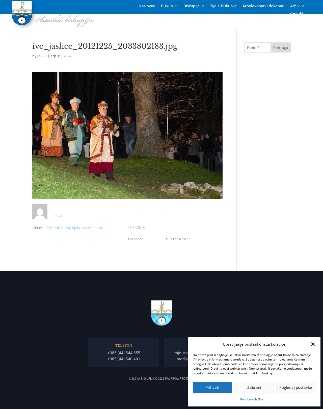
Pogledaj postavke (295, 387)
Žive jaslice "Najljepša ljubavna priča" (74, 227)
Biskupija (191, 6)
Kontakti (297, 14)
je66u (42, 56)
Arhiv (295, 6)
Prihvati (212, 387)
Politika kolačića (251, 399)
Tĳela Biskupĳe (223, 6)
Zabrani (254, 387)
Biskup (167, 6)
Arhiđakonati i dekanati (264, 6)
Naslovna (147, 6)
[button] (312, 344)
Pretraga (280, 47)
